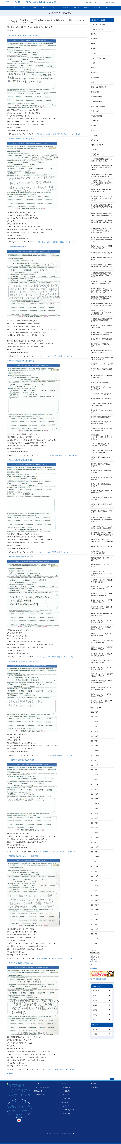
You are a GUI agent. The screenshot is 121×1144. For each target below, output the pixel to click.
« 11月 (91, 965)
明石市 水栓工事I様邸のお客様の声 (101, 458)
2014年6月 (94, 847)
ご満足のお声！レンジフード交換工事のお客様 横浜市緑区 (101, 527)
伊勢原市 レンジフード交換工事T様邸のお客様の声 (102, 655)
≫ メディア (66, 1113)
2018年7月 (94, 722)
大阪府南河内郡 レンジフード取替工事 (23, 856)
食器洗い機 (62, 455)
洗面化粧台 (95, 121)
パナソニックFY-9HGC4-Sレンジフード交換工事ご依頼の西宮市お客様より (101, 519)
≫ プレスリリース (68, 1110)
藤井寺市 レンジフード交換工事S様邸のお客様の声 (102, 648)
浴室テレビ (95, 111)
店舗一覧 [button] (44, 8)
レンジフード (95, 130)
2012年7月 (94, 924)
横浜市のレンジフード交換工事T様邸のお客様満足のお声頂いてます (101, 239)
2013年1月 (94, 895)
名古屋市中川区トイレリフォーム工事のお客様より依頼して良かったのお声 (101, 183)
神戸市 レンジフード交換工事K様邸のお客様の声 (101, 635)
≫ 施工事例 (66, 1098)
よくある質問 (110, 2)
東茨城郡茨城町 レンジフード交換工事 (101, 559)
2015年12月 (95, 799)
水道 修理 (94, 150)
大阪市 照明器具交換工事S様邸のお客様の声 (101, 404)
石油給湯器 (95, 72)
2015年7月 (94, 818)
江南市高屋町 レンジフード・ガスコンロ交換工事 (101, 552)
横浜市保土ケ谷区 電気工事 (101, 398)
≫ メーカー (66, 1094)
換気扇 (62, 242)
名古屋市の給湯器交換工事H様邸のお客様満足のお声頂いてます (101, 266)
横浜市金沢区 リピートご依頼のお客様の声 (101, 388)
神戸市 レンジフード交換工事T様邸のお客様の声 (101, 695)
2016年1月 (94, 794)
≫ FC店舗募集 (40, 1094)
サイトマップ (99, 2)
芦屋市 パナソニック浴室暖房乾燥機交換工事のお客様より (101, 333)
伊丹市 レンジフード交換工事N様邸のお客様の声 (101, 702)
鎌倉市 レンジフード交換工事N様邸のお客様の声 (101, 688)
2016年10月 (95, 755)
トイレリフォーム (97, 29)
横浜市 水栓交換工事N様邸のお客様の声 (101, 478)
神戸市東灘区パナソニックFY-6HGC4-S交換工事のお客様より (102, 534)
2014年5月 (94, 852)
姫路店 (95, 1010)
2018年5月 (94, 731)
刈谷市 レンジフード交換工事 (101, 546)
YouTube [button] (23, 8)
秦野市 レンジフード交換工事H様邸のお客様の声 (101, 608)
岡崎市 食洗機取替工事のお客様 (21, 361)
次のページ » (11, 1073)
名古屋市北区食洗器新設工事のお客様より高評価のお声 (101, 320)
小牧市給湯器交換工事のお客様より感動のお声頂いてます (101, 175)
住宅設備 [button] (34, 8)
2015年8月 (94, 813)
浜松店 (95, 1015)
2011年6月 (94, 943)
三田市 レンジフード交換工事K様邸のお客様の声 (101, 628)
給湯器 (59, 356)
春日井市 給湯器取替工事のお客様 (22, 963)
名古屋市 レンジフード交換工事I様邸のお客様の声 (101, 581)
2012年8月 (94, 919)
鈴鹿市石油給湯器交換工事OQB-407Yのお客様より (100, 445)
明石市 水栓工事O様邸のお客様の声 (101, 505)
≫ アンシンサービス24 (42, 1087)
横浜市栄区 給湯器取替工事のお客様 (23, 661)
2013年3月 (94, 886)
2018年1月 (94, 736)
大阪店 (54, 552)
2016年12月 (95, 750)
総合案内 (89, 2)
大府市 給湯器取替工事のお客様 (21, 460)
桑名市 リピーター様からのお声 (102, 364)
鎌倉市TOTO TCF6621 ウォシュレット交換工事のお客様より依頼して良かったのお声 (102, 290)
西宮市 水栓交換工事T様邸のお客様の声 (101, 498)
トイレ (93, 63)
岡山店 (95, 1019)
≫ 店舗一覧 (66, 1087)
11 (91, 958)
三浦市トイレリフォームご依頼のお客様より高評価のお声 (101, 282)
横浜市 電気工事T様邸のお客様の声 (101, 411)
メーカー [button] (55, 8)
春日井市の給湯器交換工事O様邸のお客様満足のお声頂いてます (101, 207)
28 (96, 961)
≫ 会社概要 (94, 1087)
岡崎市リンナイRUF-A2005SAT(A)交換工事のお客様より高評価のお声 (101, 312)
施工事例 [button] (65, 8)
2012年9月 (94, 914)
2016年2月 (94, 789)
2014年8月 (94, 842)
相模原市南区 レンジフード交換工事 (101, 565)
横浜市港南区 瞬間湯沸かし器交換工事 (101, 345)
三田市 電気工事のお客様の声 (101, 394)
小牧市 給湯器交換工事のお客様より (101, 258)
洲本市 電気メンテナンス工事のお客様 (23, 35)
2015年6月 (94, 823)
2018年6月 (94, 726)
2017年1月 (94, 746)
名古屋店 (56, 242)
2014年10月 (95, 837)
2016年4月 (94, 779)
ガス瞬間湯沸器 (96, 96)
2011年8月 (94, 939)
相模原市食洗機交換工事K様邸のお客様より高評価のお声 (101, 298)
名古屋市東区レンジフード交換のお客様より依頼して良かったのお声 (101, 198)
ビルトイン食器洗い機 (98, 87)
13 (94, 958)
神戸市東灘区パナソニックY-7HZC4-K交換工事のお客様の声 (102, 541)
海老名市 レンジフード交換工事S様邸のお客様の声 (102, 675)
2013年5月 (94, 881)
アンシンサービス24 (44, 134)
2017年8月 (94, 741)
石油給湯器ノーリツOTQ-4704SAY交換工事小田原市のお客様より (102, 437)
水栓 (92, 82)
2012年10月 (95, 910)
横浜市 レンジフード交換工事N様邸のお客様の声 (101, 668)
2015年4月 (94, 832)
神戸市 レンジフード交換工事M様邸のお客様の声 (101, 614)
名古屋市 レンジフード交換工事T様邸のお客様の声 (102, 641)
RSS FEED (93, 968)
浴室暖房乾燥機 (96, 116)
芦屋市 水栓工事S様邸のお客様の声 (101, 512)
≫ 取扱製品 (66, 1091)
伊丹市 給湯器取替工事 (17, 247)
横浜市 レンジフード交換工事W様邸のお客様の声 (101, 588)
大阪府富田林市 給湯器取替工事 (21, 557)
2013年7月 (94, 871)
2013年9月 (94, 861)
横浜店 (54, 755)
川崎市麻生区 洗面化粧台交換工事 (101, 370)
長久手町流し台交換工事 (99, 382)
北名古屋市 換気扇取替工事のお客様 (22, 760)
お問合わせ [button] (107, 8)
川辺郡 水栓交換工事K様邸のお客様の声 (101, 492)
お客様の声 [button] (76, 8)
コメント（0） (76, 134)
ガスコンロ (95, 140)
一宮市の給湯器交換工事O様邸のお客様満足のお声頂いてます (101, 214)
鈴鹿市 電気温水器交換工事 (101, 417)
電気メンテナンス (63, 134)
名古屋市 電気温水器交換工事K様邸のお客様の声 (101, 423)
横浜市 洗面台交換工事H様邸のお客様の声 (101, 376)
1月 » (95, 965)
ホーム (13, 8)
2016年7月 (94, 765)
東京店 (93, 48)
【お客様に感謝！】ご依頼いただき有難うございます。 (101, 160)
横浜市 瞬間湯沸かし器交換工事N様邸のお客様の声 (102, 351)
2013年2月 (94, 890)
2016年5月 (94, 775)
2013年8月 (94, 866)
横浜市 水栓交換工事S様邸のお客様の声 (101, 465)
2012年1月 (94, 934)
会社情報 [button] (86, 8)
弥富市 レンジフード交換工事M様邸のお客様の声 (101, 247)
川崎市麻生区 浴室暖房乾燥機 (101, 339)
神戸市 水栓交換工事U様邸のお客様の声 (101, 485)
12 (93, 958)
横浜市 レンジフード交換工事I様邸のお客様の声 (101, 621)
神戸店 (54, 134)
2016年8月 (94, 760)
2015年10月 (95, 808)
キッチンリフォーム (98, 58)
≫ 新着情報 (66, 1106)
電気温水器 (95, 77)
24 (90, 961)
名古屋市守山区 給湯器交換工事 (102, 253)
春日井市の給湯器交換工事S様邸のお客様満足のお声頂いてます (101, 222)
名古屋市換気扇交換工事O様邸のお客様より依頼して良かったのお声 (101, 275)
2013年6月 (94, 876)
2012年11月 (95, 905)
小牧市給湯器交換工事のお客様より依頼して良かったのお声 (101, 304)
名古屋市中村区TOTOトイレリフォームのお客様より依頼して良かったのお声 (101, 231)
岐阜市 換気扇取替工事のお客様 (21, 139)
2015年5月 (94, 828)
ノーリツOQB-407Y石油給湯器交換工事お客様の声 (101, 451)
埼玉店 (95, 1034)
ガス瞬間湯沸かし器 (98, 101)
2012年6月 (94, 929)
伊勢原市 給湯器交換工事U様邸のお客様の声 (101, 682)
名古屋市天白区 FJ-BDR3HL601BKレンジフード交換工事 (101, 573)
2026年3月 (94, 712)
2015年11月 (95, 804)
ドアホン (94, 135)
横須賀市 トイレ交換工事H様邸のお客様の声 (101, 326)
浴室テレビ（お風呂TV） (99, 106)
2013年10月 (95, 857)
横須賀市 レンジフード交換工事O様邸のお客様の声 (101, 594)
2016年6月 (94, 770)
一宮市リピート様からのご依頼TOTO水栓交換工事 (101, 190)
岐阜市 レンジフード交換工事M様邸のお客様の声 (101, 601)
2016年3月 (94, 784)
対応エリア (97, 8)
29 (97, 961)
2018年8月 (94, 717)
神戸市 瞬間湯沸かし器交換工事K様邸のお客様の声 (102, 358)
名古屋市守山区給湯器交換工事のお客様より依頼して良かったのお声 (101, 167)
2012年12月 (95, 900)
